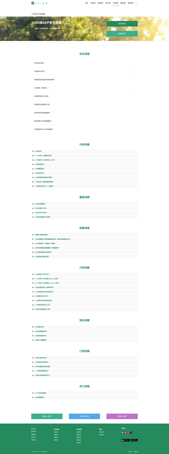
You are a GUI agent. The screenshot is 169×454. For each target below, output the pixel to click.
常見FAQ (33, 434)
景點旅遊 (78, 440)
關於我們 (33, 429)
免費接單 (101, 434)
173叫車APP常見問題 (38, 14)
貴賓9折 (56, 440)
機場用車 (78, 434)
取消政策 (33, 437)
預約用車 (78, 432)
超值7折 (56, 432)
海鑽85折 (56, 437)
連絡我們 (33, 431)
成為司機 (101, 432)
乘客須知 (33, 440)
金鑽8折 (56, 434)
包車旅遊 (78, 437)
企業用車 (78, 442)
